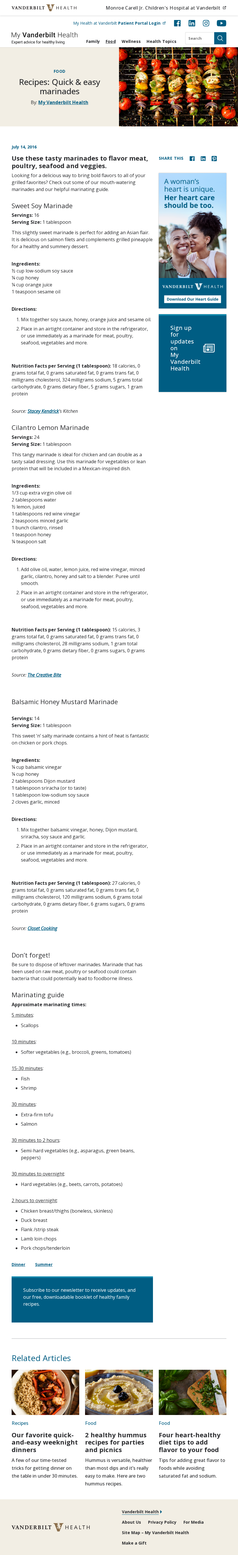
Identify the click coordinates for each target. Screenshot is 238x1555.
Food (111, 41)
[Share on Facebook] (192, 158)
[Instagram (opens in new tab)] (206, 23)
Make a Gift (134, 1543)
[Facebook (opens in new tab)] (177, 23)
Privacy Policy (162, 1522)
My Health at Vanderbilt (119, 23)
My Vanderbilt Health (63, 102)
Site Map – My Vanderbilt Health (155, 1532)
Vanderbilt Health (140, 1511)
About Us (131, 1522)
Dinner (18, 1264)
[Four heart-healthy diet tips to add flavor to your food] (192, 1392)
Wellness (131, 41)
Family (93, 41)
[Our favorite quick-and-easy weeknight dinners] (45, 1392)
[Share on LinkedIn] (203, 158)
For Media (193, 1522)
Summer (44, 1264)
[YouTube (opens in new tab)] (221, 23)
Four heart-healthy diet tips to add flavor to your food (190, 1442)
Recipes (20, 1423)
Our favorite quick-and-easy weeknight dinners (45, 1442)
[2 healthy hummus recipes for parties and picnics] (119, 1392)
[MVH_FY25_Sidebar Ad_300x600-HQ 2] (192, 240)
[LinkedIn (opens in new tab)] (191, 23)
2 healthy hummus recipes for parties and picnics (116, 1442)
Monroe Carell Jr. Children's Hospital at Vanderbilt (166, 7)
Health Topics (161, 41)
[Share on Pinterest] (214, 158)
